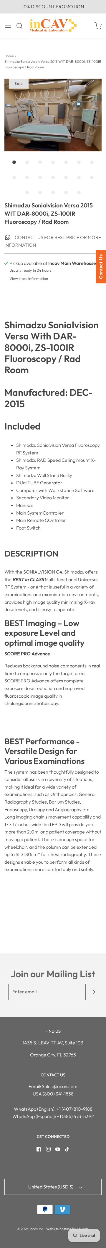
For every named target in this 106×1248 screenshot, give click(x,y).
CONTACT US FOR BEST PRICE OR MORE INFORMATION (52, 241)
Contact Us (100, 266)
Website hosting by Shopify (67, 1229)
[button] (53, 115)
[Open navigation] (8, 26)
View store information (28, 278)
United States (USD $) (51, 1187)
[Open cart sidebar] (98, 26)
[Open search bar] (21, 26)
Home (9, 56)
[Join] (94, 992)
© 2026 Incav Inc (30, 1229)
